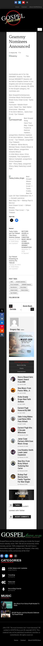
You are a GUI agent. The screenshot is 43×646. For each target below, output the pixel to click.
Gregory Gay (13, 52)
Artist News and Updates (21, 362)
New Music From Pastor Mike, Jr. (24, 389)
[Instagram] (27, 2)
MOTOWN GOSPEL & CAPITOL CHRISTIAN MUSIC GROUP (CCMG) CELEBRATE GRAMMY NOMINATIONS (27, 239)
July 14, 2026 (22, 393)
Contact (24, 7)
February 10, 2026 (23, 457)
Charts (21, 368)
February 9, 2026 (23, 470)
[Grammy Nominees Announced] (14, 322)
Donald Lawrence (20, 281)
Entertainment (22, 371)
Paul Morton (13, 287)
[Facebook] (15, 2)
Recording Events (14, 588)
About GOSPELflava (35, 7)
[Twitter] (19, 2)
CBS (11, 281)
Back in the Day (21, 365)
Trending (11, 575)
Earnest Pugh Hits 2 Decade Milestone (25, 430)
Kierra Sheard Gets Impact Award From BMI (25, 379)
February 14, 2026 (23, 446)
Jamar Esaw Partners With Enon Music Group (25, 441)
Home (17, 7)
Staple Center (14, 290)
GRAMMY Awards (26, 284)
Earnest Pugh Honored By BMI (24, 409)
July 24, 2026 (22, 384)
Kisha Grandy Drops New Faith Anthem (24, 399)
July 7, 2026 (22, 404)
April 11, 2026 (22, 424)
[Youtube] (23, 2)
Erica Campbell (14, 284)
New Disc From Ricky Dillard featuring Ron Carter (24, 464)
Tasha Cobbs (24, 290)
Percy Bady (23, 287)
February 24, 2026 (23, 435)
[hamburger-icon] (40, 29)
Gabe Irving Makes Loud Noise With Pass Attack (25, 419)
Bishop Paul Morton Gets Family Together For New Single (24, 478)
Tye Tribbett (13, 293)
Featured (11, 582)
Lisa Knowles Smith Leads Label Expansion (25, 452)
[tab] (21, 362)
